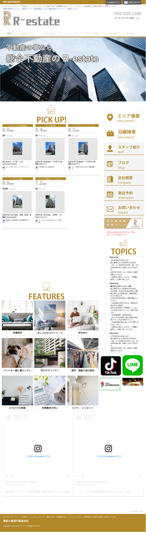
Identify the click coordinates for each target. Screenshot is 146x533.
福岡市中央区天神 (41, 217)
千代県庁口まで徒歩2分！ (47, 167)
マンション (9, 136)
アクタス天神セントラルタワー (51, 179)
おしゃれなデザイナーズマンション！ (18, 167)
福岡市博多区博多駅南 (9, 164)
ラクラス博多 (18, 179)
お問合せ (132, 2)
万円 (8, 131)
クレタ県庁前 (51, 126)
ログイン (113, 2)
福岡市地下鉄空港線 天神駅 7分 (49, 215)
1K (4, 135)
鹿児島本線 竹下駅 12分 (13, 162)
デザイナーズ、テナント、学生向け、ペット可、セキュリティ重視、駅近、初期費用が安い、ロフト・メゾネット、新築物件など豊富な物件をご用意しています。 (60, 517)
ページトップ (137, 511)
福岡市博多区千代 (41, 164)
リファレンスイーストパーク (83, 126)
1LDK (5, 188)
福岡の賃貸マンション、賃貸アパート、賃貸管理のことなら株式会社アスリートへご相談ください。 (41, 9)
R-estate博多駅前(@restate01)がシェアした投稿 (108, 491)
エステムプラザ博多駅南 (17, 126)
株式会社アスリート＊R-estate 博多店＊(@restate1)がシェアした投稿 (38, 491)
